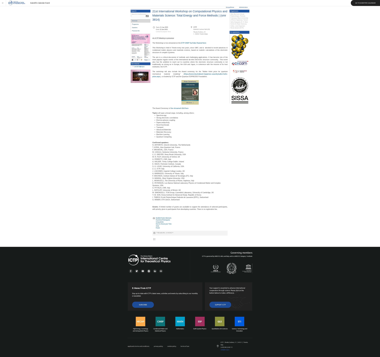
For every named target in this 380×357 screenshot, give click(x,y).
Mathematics (180, 329)
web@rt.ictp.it (225, 350)
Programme (135, 24)
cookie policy (171, 346)
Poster (158, 228)
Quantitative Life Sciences (220, 329)
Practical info (136, 31)
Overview (134, 21)
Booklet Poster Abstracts (163, 218)
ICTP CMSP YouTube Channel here (193, 43)
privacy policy (158, 346)
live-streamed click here (180, 108)
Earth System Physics (199, 329)
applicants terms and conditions (138, 346)
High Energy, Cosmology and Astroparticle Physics (140, 330)
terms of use (185, 346)
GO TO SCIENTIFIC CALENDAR (365, 3)
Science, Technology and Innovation (239, 330)
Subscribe (143, 305)
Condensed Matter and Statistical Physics (160, 330)
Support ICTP (220, 305)
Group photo (160, 222)
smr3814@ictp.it (139, 66)
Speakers (134, 27)
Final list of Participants (163, 220)
